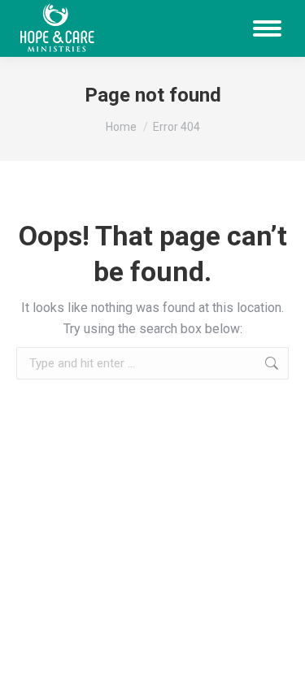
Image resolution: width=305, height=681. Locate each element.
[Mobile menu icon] (267, 28)
